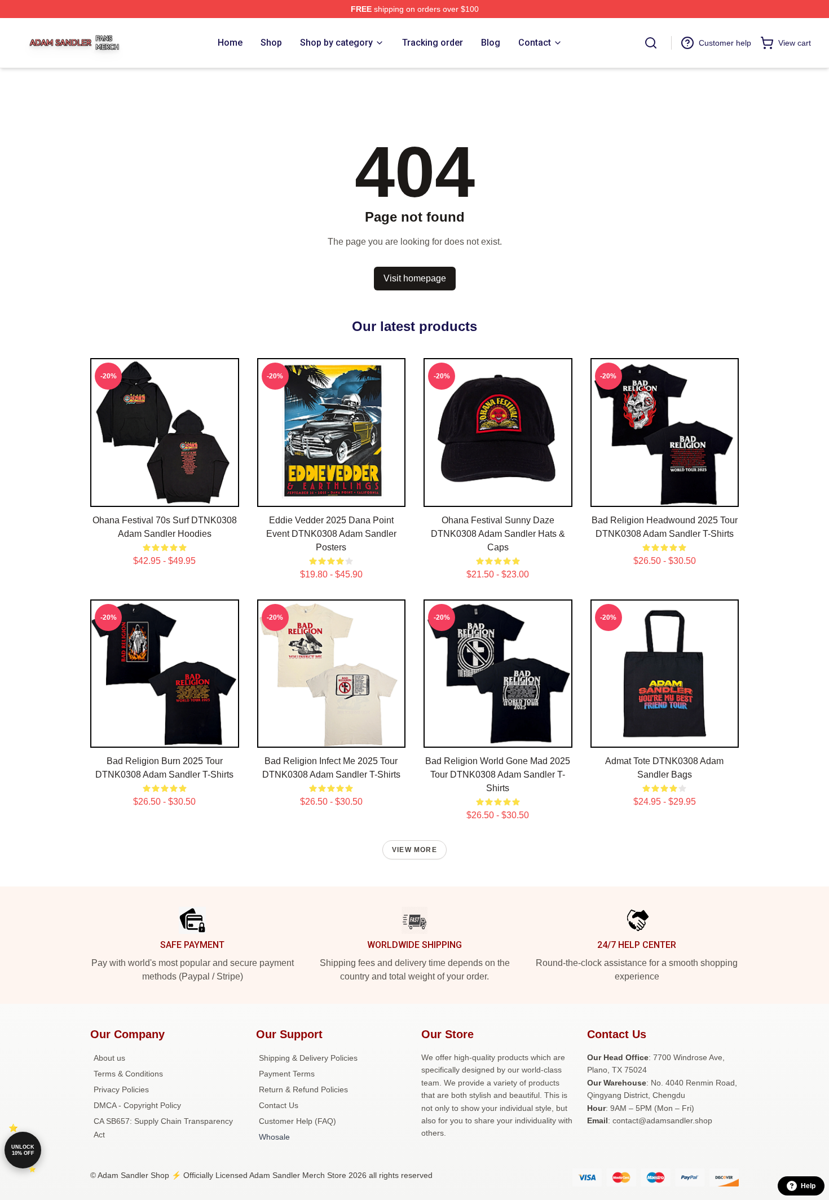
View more (414, 850)
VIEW (164, 495)
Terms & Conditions (128, 1073)
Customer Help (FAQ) (297, 1121)
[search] (651, 43)
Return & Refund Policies (303, 1089)
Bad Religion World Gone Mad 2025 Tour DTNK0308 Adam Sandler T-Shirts (497, 774)
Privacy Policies (121, 1089)
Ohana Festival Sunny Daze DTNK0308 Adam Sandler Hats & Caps (498, 533)
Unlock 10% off (22, 1150)
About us (109, 1057)
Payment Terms (287, 1073)
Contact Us (278, 1105)
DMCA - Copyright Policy (137, 1105)
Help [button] (808, 1186)
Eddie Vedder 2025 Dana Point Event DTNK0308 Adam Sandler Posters (331, 533)
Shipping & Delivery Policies (308, 1057)
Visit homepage (414, 278)
